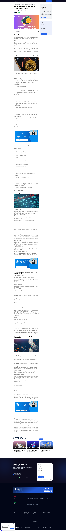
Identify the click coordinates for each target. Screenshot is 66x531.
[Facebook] (14, 490)
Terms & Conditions (45, 527)
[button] (14, 12)
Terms (7, 527)
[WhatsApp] (0, 530)
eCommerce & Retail (35, 514)
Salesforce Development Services (27, 520)
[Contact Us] (1, 530)
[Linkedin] (19, 490)
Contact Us (15, 514)
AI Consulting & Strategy (26, 513)
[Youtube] (17, 490)
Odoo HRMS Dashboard (46, 514)
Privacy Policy (39, 527)
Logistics (34, 515)
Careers (15, 515)
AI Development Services (26, 512)
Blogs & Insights (18, 4)
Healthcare (34, 512)
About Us (15, 513)
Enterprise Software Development (28, 514)
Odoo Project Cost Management (47, 515)
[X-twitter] (16, 490)
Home (14, 4)
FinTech (34, 513)
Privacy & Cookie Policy (4, 527)
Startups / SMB (35, 521)
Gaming (34, 520)
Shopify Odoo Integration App (46, 512)
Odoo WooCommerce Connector (47, 513)
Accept (12, 528)
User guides (49, 527)
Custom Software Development (27, 515)
